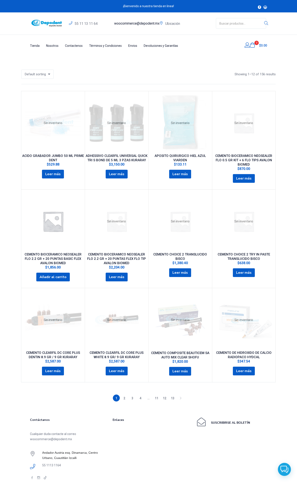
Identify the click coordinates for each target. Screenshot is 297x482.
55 (86, 24)
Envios (132, 45)
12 (164, 398)
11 (156, 398)
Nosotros (52, 45)
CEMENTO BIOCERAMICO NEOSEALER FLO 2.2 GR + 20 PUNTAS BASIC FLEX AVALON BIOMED (53, 258)
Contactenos (74, 45)
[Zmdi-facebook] (259, 7)
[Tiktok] (45, 477)
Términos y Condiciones (105, 45)
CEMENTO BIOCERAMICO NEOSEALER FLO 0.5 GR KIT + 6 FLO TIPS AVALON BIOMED (243, 160)
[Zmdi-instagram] (265, 7)
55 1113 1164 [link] (51, 465)
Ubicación (172, 24)
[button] (258, 45)
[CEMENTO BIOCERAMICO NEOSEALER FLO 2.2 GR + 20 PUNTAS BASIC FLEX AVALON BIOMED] (53, 221)
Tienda (35, 45)
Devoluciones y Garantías (161, 45)
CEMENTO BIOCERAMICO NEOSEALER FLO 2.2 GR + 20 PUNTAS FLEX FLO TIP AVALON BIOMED (116, 258)
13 (172, 398)
